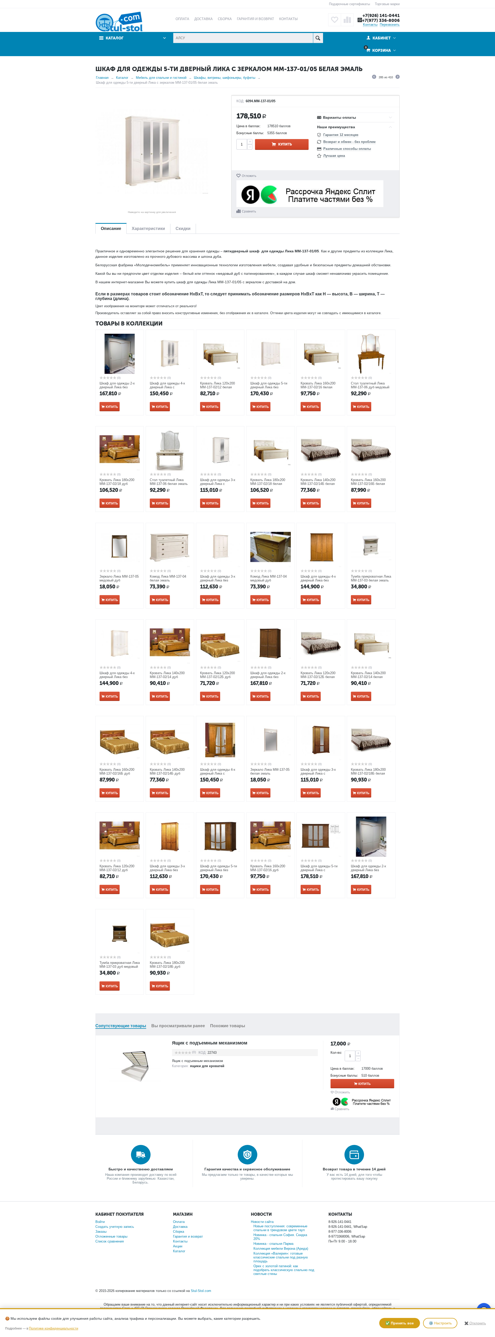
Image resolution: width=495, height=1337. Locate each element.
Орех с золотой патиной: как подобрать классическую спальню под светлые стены (283, 1270)
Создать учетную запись (114, 1227)
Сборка (178, 1231)
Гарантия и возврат (188, 1236)
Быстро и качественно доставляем (141, 1169)
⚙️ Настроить (440, 1323)
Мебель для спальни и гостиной (161, 78)
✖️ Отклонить (475, 1323)
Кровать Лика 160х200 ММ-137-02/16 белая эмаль (318, 387)
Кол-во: (336, 1053)
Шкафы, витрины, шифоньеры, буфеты (224, 78)
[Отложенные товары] (334, 19)
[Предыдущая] (374, 77)
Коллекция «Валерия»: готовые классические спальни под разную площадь (280, 1257)
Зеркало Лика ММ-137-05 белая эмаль (270, 771)
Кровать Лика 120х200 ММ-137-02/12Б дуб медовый (217, 677)
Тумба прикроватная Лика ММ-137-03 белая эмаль (371, 578)
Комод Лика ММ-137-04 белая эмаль (168, 578)
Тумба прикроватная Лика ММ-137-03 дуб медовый (120, 965)
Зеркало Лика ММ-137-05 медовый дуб (119, 578)
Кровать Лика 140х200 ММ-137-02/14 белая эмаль (368, 677)
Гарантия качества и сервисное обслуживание (247, 1169)
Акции (177, 1246)
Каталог (122, 78)
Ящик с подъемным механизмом (209, 1042)
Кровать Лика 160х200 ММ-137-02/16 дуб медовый (267, 870)
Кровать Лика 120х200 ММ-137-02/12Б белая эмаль (318, 677)
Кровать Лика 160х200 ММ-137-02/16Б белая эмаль (368, 484)
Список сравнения (109, 1241)
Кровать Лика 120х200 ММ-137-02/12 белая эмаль (217, 387)
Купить (285, 144)
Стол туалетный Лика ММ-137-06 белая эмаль (169, 482)
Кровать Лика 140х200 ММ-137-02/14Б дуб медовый (167, 773)
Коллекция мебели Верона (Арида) (280, 1248)
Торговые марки (387, 4)
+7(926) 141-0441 (381, 15)
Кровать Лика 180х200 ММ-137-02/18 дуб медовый (117, 484)
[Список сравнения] (347, 19)
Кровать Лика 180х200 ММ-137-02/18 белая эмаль (267, 484)
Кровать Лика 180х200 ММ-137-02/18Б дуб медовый (167, 966)
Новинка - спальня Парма (273, 1244)
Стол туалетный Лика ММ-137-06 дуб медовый (370, 385)
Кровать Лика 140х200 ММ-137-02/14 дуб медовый (167, 677)
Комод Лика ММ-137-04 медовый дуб (268, 578)
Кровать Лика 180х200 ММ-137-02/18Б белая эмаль (368, 773)
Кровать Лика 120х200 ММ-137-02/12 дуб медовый (117, 870)
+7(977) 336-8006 (381, 20)
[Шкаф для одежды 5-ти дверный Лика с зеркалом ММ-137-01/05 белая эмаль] (151, 152)
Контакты (370, 25)
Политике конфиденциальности (53, 1328)
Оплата (179, 1222)
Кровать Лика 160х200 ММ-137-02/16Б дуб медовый (117, 773)
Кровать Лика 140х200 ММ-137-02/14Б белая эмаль (318, 484)
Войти (100, 1222)
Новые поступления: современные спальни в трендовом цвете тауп (280, 1228)
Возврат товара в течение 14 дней (354, 1169)
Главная (102, 78)
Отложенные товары (111, 1236)
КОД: (240, 101)
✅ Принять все (399, 1323)
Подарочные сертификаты (349, 4)
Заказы (100, 1231)
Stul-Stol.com (201, 1291)
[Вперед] (397, 77)
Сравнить (249, 211)
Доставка (180, 1227)
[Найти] (318, 38)
